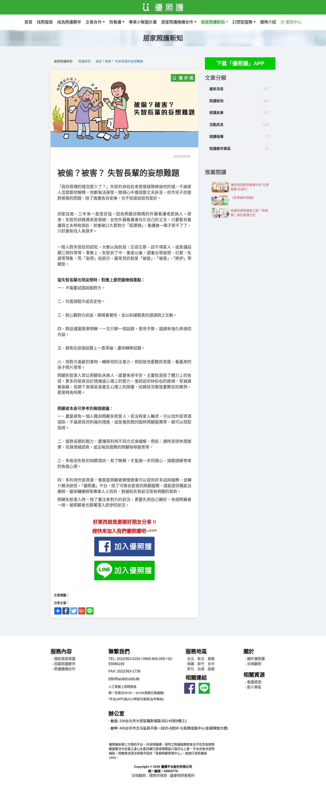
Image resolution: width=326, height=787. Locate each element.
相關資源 (254, 675)
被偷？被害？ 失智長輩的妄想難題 (119, 61)
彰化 (190, 669)
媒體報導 (216, 137)
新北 (200, 659)
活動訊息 (216, 125)
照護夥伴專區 (220, 149)
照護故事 (216, 113)
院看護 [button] (115, 22)
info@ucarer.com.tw (123, 678)
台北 (190, 659)
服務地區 (196, 651)
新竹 (200, 664)
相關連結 (196, 678)
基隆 (211, 659)
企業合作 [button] (94, 22)
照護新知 (84, 61)
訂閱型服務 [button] (242, 22)
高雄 (211, 669)
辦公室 (116, 714)
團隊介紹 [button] (268, 22)
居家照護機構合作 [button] (177, 22)
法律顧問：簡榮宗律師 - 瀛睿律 (163, 775)
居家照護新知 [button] (213, 22)
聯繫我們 (119, 651)
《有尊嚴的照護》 (243, 197)
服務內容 (61, 651)
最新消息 (216, 89)
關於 (249, 651)
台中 (211, 664)
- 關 (255, 659)
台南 (200, 669)
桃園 (190, 664)
